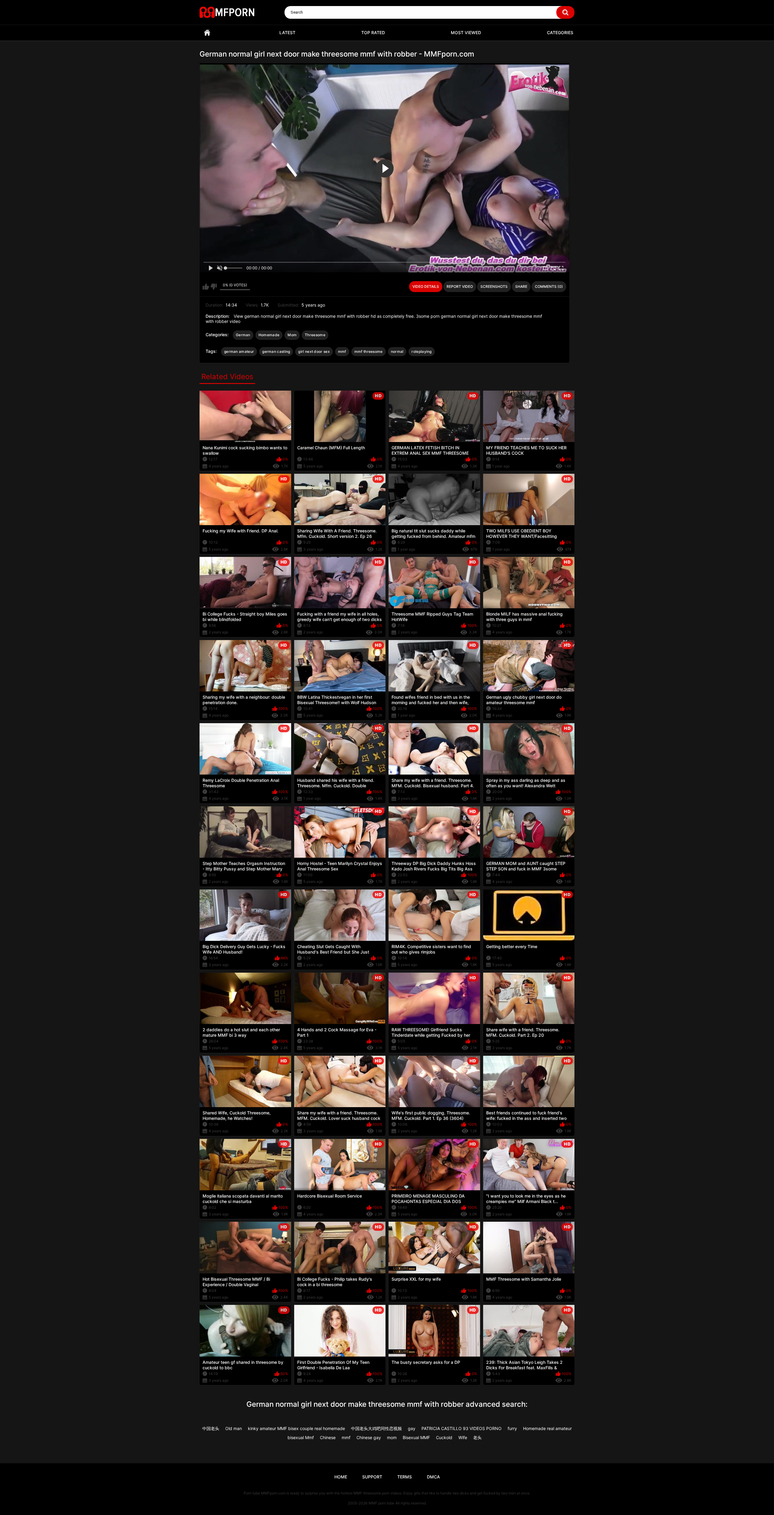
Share (521, 286)
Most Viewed (466, 32)
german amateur (239, 351)
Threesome (315, 335)
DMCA (433, 1476)
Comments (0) (549, 286)
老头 (477, 1437)
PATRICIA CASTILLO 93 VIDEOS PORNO (461, 1428)
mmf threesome (368, 351)
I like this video (206, 287)
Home (207, 33)
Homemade (269, 335)
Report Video (460, 286)
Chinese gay (368, 1437)
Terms (404, 1476)
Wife (462, 1437)
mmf (342, 351)
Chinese (328, 1437)
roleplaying (421, 351)
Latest (287, 32)
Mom (292, 335)
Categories (560, 32)
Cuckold (444, 1437)
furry (512, 1428)
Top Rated (373, 32)
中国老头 (210, 1428)
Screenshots (494, 286)
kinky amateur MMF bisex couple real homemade (296, 1428)
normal (397, 351)
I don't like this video (213, 287)
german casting (276, 351)
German (243, 335)
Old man (233, 1428)
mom (392, 1437)
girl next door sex (314, 351)
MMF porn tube (381, 1503)
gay (411, 1428)
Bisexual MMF (416, 1437)
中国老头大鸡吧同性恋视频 (376, 1428)
